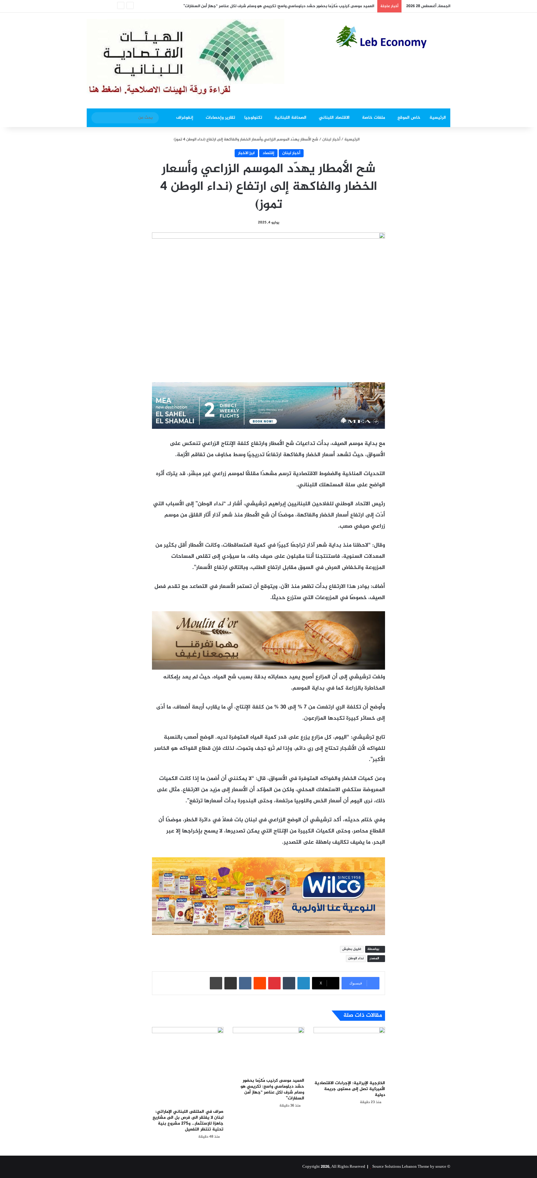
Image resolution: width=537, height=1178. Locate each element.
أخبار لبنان (331, 139)
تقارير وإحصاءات (220, 117)
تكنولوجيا (253, 117)
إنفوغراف (184, 117)
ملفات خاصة (373, 117)
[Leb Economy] (392, 36)
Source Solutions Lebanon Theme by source (409, 1166)
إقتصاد (268, 153)
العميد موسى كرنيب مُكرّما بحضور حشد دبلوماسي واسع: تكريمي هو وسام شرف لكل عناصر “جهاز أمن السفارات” (278, 6)
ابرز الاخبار (246, 153)
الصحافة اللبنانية (290, 117)
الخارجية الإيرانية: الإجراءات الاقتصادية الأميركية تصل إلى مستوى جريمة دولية (349, 1088)
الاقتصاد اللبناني (334, 117)
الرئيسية (437, 117)
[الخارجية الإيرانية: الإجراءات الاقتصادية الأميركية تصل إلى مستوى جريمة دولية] (349, 1052)
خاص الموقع (408, 117)
